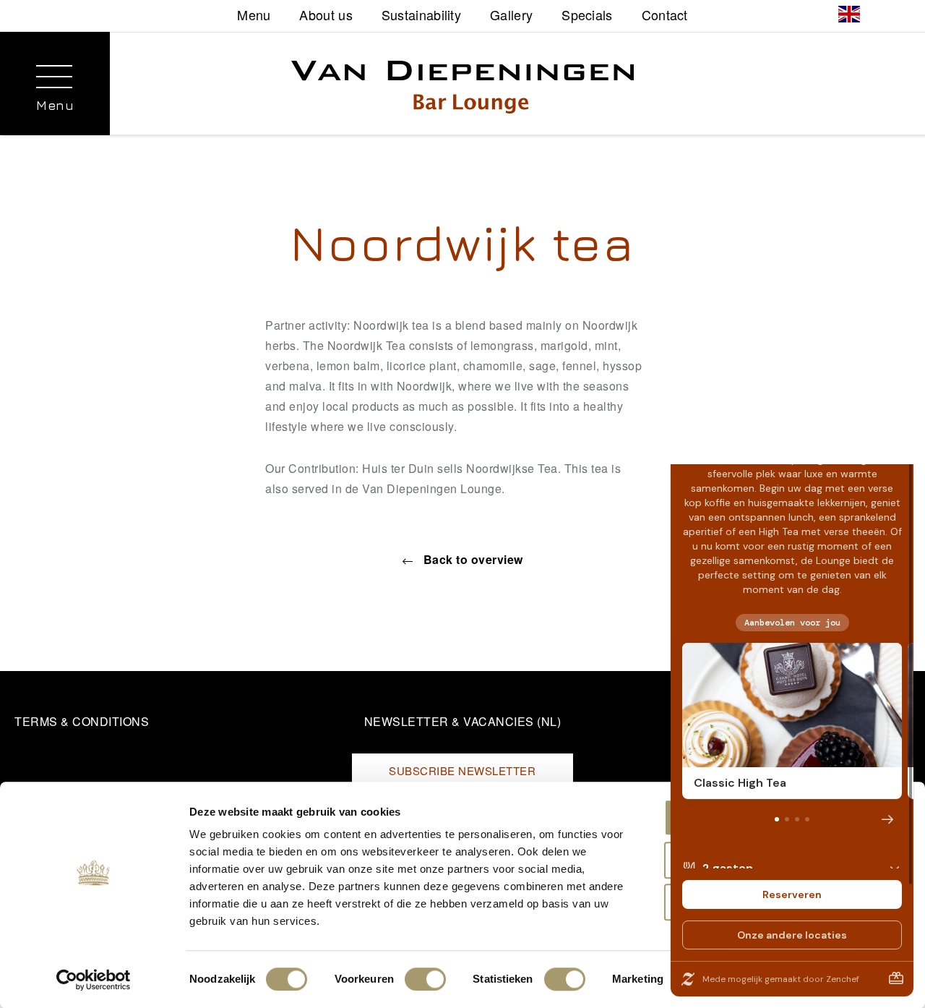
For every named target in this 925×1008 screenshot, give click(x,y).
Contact (665, 13)
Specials (587, 13)
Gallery (511, 13)
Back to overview (471, 559)
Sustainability (421, 13)
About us (325, 13)
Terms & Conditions (81, 721)
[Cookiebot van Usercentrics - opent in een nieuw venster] (93, 980)
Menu (253, 13)
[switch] (425, 979)
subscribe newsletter (462, 770)
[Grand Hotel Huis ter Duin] (462, 90)
